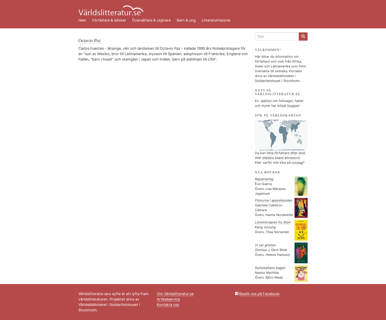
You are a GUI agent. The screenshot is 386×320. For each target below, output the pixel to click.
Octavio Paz (89, 40)
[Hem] (190, 8)
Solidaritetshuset (268, 81)
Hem (82, 20)
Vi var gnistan (265, 245)
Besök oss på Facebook (259, 294)
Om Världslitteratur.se (175, 294)
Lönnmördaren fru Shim (273, 222)
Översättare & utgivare (151, 20)
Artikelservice (168, 299)
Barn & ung (186, 20)
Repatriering (264, 179)
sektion (266, 101)
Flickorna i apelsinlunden (273, 200)
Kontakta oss (168, 305)
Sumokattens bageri (270, 268)
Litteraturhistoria (216, 20)
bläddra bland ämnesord (281, 158)
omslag (297, 163)
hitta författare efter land (286, 153)
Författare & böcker (109, 20)
